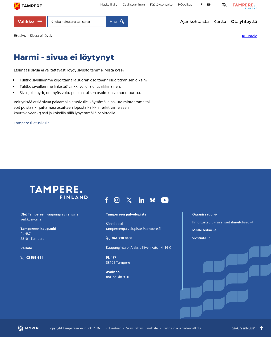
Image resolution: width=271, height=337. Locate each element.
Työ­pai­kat (185, 4)
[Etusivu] (30, 6)
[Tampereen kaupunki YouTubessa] (164, 200)
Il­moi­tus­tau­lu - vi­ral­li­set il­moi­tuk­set (220, 222)
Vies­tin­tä (199, 238)
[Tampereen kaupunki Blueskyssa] (152, 200)
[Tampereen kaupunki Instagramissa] (116, 200)
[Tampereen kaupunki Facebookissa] (106, 200)
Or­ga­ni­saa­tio (202, 214)
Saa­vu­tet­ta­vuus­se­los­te (142, 328)
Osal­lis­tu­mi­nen (134, 4)
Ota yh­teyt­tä (244, 21)
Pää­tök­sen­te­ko (161, 4)
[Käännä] (224, 4)
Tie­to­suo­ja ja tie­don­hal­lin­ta (182, 328)
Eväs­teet (115, 328)
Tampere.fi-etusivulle (32, 122)
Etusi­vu (20, 36)
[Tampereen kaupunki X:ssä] (129, 200)
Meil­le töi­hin (202, 230)
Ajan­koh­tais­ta (194, 21)
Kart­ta (219, 21)
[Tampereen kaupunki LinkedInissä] (141, 200)
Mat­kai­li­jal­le (108, 4)
